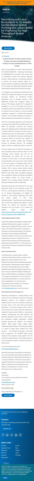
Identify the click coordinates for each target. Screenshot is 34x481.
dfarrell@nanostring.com (8, 382)
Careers (17, 450)
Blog (16, 448)
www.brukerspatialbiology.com (10, 349)
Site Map (17, 455)
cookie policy (22, 474)
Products (3, 445)
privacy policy (12, 474)
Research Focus (5, 448)
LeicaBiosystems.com (10, 288)
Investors (3, 455)
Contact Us (6, 428)
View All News (8, 48)
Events (17, 445)
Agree (5, 478)
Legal (17, 453)
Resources (4, 450)
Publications (4, 457)
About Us (3, 453)
